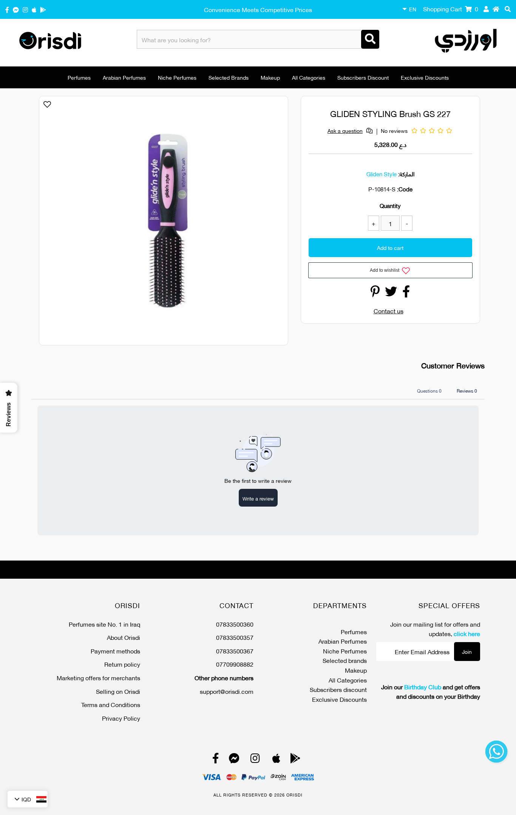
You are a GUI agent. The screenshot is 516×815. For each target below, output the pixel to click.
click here (467, 633)
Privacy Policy (121, 717)
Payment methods (115, 650)
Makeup (270, 77)
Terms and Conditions (110, 704)
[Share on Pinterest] (375, 293)
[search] (508, 8)
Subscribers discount (363, 77)
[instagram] (25, 9)
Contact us (388, 310)
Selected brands (229, 77)
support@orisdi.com (226, 691)
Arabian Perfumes (124, 77)
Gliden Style (381, 173)
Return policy (122, 663)
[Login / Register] (486, 8)
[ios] (34, 9)
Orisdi (294, 794)
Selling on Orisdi (118, 691)
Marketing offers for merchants (98, 677)
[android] (43, 9)
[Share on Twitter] (391, 293)
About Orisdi (123, 637)
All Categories (308, 77)
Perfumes (79, 77)
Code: (404, 188)
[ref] (16, 9)
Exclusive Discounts (425, 77)
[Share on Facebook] (406, 293)
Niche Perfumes (177, 77)
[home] (496, 8)
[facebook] (7, 9)
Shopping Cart (450, 8)
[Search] (370, 39)
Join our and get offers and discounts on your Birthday (430, 691)
